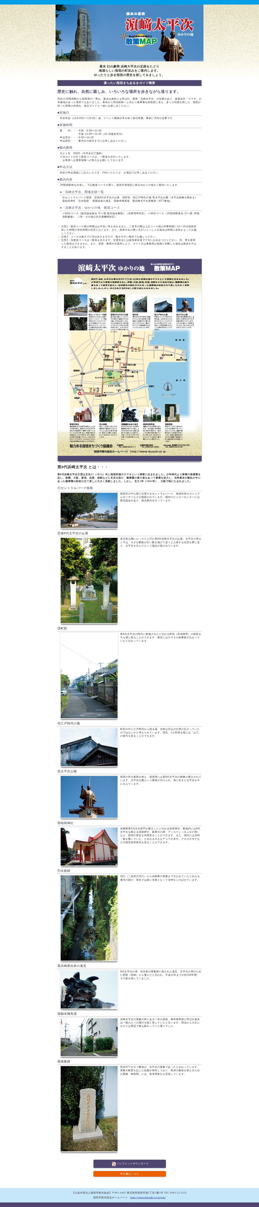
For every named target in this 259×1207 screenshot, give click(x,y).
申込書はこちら (129, 1173)
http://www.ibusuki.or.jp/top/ (148, 1197)
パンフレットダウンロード (133, 1163)
